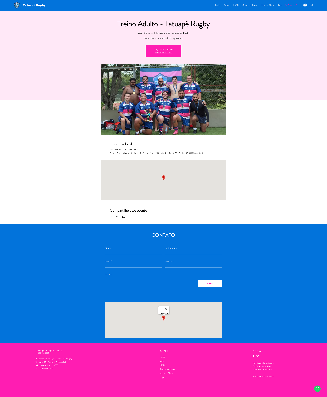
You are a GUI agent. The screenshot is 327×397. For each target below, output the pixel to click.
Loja (162, 377)
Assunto (169, 261)
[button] (292, 5)
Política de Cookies (262, 366)
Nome (108, 248)
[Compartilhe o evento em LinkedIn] (123, 217)
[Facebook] (253, 356)
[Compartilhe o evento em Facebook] (111, 217)
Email (107, 261)
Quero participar (167, 369)
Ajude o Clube (166, 373)
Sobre (163, 361)
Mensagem (108, 274)
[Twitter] (257, 356)
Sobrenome (171, 248)
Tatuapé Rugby (34, 5)
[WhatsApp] (317, 388)
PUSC (162, 365)
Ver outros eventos (163, 52)
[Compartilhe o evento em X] (117, 217)
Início (162, 357)
